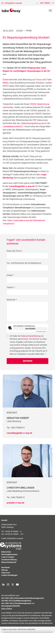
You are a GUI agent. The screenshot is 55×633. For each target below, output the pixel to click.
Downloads (5, 567)
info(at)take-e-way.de (15, 538)
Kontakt (4, 520)
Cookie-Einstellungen (9, 575)
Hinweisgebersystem (9, 554)
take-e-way (11, 10)
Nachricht (12, 299)
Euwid (5, 79)
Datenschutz (6, 552)
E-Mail (10, 275)
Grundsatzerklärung (9, 560)
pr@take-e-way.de (15, 502)
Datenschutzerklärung (30, 336)
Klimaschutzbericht (8, 562)
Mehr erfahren (6, 609)
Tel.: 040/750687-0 (16, 427)
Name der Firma (15, 251)
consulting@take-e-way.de (19, 433)
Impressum (5, 573)
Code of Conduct (7, 557)
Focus (39, 79)
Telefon (11, 287)
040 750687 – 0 (47, 3)
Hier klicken (30, 329)
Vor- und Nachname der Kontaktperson (24, 263)
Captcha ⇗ (41, 331)
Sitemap (4, 570)
